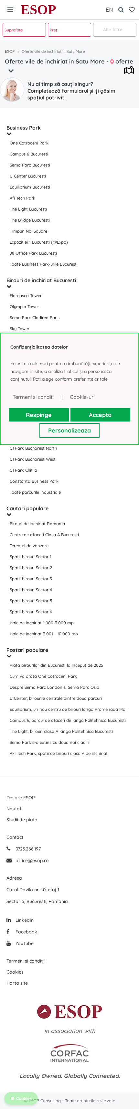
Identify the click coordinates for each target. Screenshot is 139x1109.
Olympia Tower (24, 306)
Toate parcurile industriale (35, 492)
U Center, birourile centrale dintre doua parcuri (56, 698)
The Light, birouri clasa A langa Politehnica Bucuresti (61, 731)
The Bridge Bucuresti (30, 220)
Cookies (15, 972)
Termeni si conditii (33, 397)
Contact (14, 837)
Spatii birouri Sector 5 (31, 600)
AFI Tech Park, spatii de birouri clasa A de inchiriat (59, 753)
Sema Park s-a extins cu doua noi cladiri (49, 742)
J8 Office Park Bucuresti (33, 253)
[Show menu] (10, 9)
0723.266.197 (27, 849)
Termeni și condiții (25, 961)
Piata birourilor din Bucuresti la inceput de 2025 (56, 665)
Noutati (14, 809)
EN (109, 9)
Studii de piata (21, 820)
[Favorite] (131, 9)
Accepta (100, 415)
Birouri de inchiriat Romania (37, 523)
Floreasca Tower (26, 295)
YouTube (24, 943)
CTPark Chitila (23, 470)
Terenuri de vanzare (29, 545)
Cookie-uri (82, 397)
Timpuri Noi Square (28, 231)
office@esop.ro (32, 860)
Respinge (39, 415)
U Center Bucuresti (28, 176)
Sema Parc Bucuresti (30, 165)
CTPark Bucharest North (33, 448)
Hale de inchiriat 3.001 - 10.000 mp (44, 633)
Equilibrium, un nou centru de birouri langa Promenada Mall (68, 709)
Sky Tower (19, 328)
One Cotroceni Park (29, 142)
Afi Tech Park (22, 198)
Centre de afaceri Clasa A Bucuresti (44, 534)
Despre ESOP (20, 798)
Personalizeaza (69, 430)
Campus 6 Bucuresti (29, 153)
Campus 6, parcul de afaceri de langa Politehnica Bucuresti (68, 720)
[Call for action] (12, 89)
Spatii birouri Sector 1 (30, 556)
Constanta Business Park (34, 481)
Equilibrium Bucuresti (30, 187)
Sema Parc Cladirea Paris (34, 317)
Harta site (17, 983)
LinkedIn (24, 920)
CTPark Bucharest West (33, 459)
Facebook (25, 932)
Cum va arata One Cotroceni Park (43, 676)
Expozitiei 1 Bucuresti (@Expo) (39, 242)
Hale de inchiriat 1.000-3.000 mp (42, 622)
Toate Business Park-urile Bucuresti (44, 264)
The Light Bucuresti (28, 209)
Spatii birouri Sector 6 (31, 611)
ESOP (38, 9)
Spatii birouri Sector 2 (31, 567)
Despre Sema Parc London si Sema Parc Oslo (54, 687)
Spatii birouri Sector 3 (31, 578)
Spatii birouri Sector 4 (31, 589)
